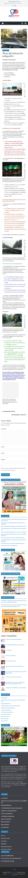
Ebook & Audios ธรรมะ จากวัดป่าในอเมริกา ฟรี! (11, 858)
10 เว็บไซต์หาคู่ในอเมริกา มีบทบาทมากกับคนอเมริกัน (15, 645)
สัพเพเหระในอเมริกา (6, 50)
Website (3, 459)
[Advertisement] (10, 390)
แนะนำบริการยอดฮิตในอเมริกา (7, 855)
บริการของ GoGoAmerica (6, 846)
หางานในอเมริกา (9, 650)
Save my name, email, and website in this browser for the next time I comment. (13, 469)
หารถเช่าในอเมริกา (4, 721)
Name (3, 447)
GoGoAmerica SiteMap (6, 849)
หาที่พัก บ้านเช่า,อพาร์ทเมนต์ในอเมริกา (8, 708)
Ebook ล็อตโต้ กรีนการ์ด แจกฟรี (7, 861)
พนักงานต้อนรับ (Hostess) (11, 661)
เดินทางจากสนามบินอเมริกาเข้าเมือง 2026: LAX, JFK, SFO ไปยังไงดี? (14, 532)
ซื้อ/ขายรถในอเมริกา (5, 718)
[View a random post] (25, 23)
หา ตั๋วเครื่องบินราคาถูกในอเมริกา (7, 712)
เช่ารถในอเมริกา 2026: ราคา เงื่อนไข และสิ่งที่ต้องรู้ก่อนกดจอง (12, 543)
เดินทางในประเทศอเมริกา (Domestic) (8, 605)
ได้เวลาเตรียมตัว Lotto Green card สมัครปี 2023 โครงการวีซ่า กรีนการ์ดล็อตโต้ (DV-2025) (15, 683)
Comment (4, 429)
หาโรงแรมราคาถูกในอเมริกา (6, 710)
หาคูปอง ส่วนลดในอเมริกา (6, 714)
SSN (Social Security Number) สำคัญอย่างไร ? (15, 666)
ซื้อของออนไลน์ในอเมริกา (6, 703)
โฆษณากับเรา (4, 843)
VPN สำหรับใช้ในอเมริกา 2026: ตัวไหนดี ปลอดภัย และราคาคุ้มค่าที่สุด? (15, 4)
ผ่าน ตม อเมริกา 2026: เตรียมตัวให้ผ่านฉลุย (9, 545)
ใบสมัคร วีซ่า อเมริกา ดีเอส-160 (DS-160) (13, 677)
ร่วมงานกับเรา (4, 841)
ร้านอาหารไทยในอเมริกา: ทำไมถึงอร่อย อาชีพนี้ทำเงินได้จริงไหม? (13, 537)
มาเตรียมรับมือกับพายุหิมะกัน (9, 411)
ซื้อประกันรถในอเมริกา (5, 716)
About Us (3, 835)
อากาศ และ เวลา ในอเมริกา (10, 655)
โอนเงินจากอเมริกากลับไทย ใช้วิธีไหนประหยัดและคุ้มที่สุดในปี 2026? (13, 526)
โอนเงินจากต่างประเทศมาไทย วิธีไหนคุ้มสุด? (14, 639)
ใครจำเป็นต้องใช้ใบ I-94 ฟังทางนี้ (18, 415)
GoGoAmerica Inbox (5, 838)
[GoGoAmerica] (2, 23)
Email (3, 453)
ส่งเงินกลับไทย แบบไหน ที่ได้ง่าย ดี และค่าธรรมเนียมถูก (16, 687)
